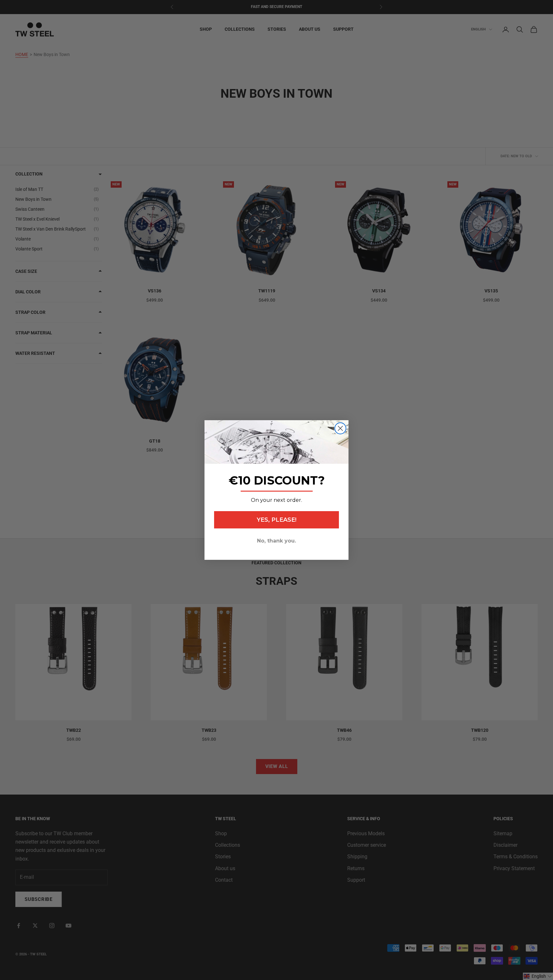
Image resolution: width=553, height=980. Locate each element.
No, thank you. (276, 541)
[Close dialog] (340, 428)
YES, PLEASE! (276, 519)
